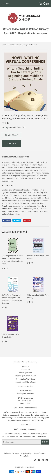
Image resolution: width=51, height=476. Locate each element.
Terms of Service (39, 453)
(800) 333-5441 (25, 403)
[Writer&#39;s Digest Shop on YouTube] (47, 461)
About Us (25, 366)
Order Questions (26, 391)
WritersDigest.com (25, 373)
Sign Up (45, 442)
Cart (46, 3)
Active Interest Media (27, 467)
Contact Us (25, 370)
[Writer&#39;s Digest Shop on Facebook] (38, 461)
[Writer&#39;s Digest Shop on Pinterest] (43, 461)
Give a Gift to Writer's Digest (25, 382)
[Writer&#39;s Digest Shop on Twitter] (35, 461)
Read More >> (25, 425)
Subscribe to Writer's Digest (25, 379)
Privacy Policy (24, 456)
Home (4, 45)
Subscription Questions (25, 394)
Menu (7, 4)
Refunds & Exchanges (11, 453)
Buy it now (11, 143)
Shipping (5, 128)
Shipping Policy (26, 453)
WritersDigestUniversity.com (25, 376)
